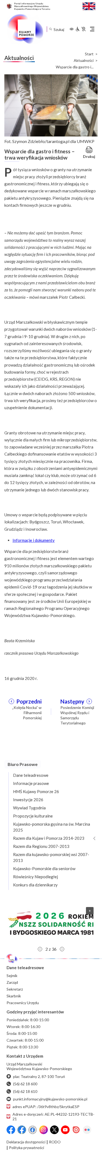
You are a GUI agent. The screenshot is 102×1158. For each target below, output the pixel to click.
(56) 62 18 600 (25, 1083)
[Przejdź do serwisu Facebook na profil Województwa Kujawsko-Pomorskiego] (11, 1129)
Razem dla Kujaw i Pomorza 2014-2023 (48, 838)
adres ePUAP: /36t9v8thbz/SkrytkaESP (46, 1106)
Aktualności (84, 60)
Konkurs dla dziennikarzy (35, 884)
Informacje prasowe (31, 783)
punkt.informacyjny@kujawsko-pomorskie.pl (50, 1099)
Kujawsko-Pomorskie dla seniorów (44, 868)
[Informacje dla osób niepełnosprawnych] (80, 29)
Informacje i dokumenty (34, 540)
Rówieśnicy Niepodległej (35, 876)
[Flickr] (87, 1129)
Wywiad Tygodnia (29, 807)
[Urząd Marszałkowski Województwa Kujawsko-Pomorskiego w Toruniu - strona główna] (25, 29)
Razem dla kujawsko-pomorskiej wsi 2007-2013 (51, 857)
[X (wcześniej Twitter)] (54, 1129)
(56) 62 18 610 (25, 1091)
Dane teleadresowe (30, 775)
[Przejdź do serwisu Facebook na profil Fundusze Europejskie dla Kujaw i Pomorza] (21, 1129)
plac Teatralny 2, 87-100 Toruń (39, 1076)
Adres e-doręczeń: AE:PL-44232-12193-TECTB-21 (53, 1116)
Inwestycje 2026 (28, 799)
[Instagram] (43, 1129)
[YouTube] (65, 1129)
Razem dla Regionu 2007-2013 (41, 846)
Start (89, 54)
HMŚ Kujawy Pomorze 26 (36, 791)
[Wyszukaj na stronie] (50, 29)
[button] (51, 923)
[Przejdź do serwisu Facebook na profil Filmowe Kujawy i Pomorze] (32, 1129)
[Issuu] (76, 1129)
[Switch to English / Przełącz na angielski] (88, 5)
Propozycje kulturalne (33, 815)
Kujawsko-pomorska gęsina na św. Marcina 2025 (51, 827)
